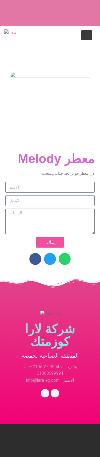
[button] (35, 259)
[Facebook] (45, 393)
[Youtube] (55, 393)
